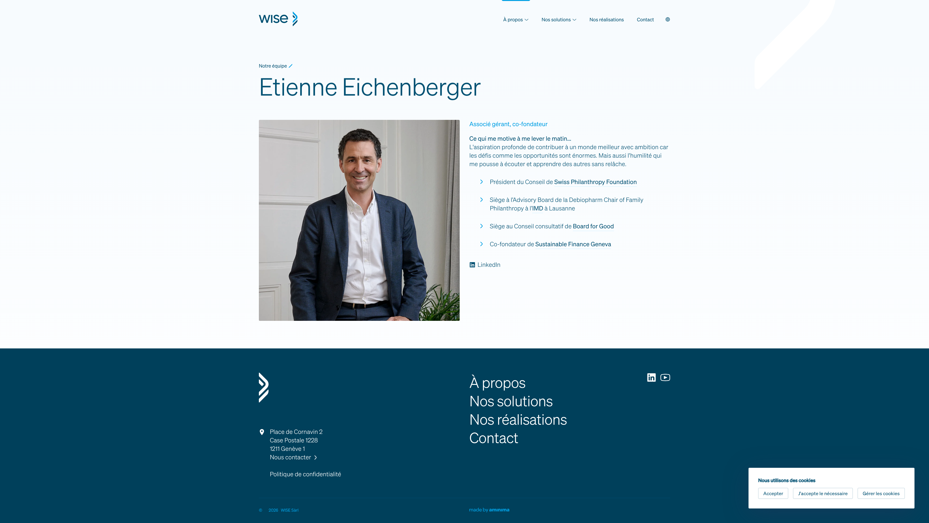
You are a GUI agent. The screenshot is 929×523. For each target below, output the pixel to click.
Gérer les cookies (881, 493)
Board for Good (593, 226)
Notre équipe (273, 65)
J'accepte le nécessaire (823, 493)
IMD (537, 208)
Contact (645, 19)
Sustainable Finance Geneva (573, 244)
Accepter (773, 493)
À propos (497, 382)
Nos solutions (511, 400)
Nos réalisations (607, 19)
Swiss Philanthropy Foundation (595, 182)
